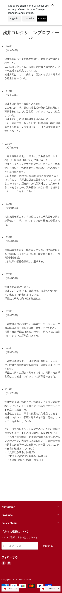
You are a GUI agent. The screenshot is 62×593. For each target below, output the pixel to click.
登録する (47, 545)
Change (42, 18)
